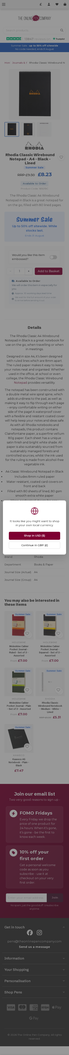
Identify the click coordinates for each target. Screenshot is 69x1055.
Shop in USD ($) (34, 535)
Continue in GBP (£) (34, 545)
